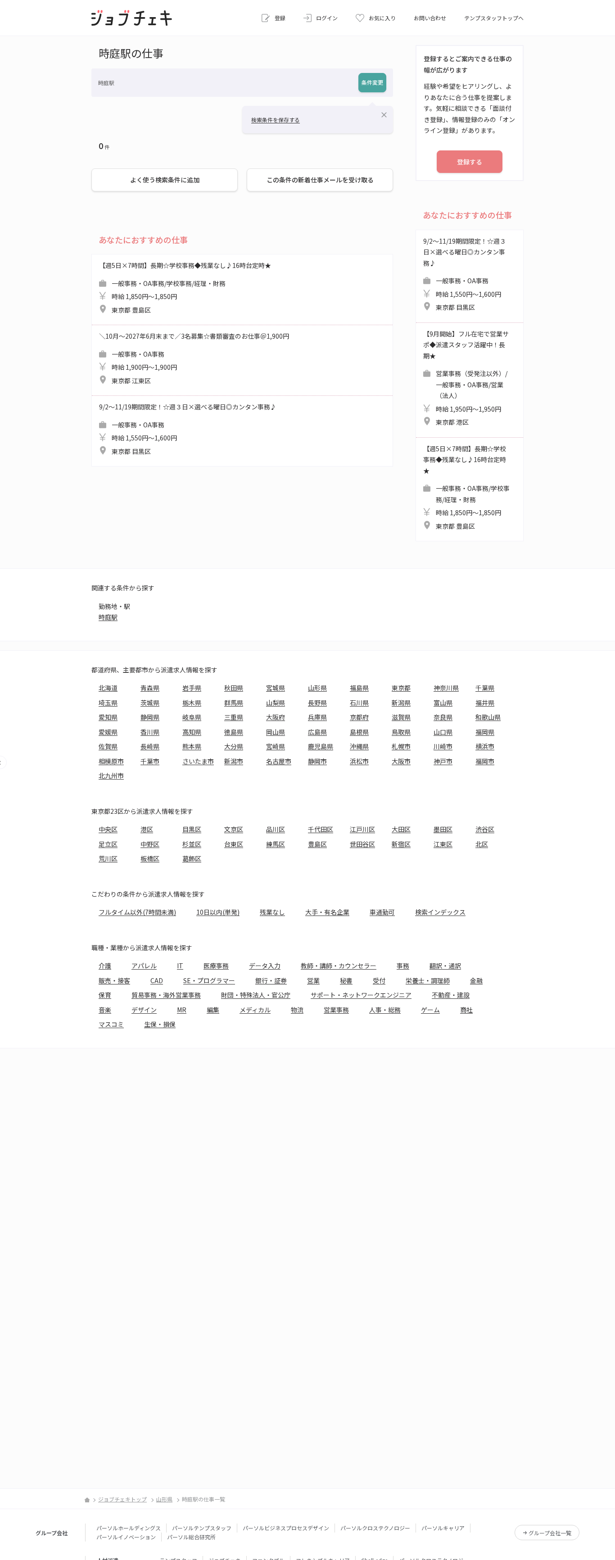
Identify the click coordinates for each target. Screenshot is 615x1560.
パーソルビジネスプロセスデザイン (286, 1528)
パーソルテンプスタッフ (201, 1528)
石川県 (359, 702)
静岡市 (317, 761)
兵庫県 (317, 716)
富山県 (443, 702)
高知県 (191, 731)
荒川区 (108, 858)
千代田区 (320, 829)
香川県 (149, 731)
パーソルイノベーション (126, 1537)
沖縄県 (359, 746)
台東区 (233, 843)
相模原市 (111, 761)
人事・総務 (385, 1009)
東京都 (401, 687)
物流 (297, 1009)
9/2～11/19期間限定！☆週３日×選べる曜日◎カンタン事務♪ (187, 429)
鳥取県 (401, 731)
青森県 (149, 687)
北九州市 (111, 775)
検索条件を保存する (275, 119)
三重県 (233, 716)
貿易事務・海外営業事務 (166, 994)
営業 (313, 980)
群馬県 (233, 702)
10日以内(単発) (218, 911)
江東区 (443, 843)
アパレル (144, 965)
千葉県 (484, 687)
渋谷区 (484, 829)
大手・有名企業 (327, 911)
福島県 (359, 687)
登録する (469, 161)
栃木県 (191, 702)
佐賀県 (108, 746)
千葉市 (149, 761)
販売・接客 (114, 980)
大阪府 (275, 716)
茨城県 (149, 702)
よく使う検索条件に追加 (164, 179)
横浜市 (484, 746)
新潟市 (233, 761)
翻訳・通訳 (445, 965)
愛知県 (108, 716)
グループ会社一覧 (550, 1533)
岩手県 (191, 687)
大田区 (401, 829)
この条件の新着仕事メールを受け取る (320, 179)
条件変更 (372, 82)
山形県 (317, 687)
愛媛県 (108, 731)
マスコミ (111, 1024)
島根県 (359, 731)
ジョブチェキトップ (122, 1499)
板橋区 (149, 858)
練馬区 (275, 843)
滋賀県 (401, 716)
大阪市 (401, 761)
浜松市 (359, 761)
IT (180, 965)
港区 (146, 829)
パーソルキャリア (443, 1528)
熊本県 (191, 746)
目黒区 (191, 829)
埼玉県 (108, 702)
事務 (403, 965)
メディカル (255, 1009)
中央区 (108, 829)
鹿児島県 (320, 746)
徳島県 (233, 731)
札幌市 (401, 746)
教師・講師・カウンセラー (338, 965)
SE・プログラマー (209, 980)
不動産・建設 (451, 994)
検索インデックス (440, 911)
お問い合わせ (430, 18)
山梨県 (275, 702)
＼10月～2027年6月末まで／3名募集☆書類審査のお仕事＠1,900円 (194, 358)
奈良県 (443, 716)
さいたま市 (198, 761)
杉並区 (191, 843)
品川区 (275, 829)
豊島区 (317, 843)
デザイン (144, 1009)
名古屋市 (278, 761)
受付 (379, 980)
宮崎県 (275, 746)
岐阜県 (191, 716)
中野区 (149, 843)
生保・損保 (160, 1024)
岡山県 (275, 731)
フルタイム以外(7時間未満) (137, 911)
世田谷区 (362, 843)
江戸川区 (362, 829)
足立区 (108, 843)
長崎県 (149, 746)
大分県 (233, 746)
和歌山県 (488, 716)
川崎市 (443, 746)
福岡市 (484, 761)
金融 (476, 980)
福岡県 (484, 731)
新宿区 (401, 843)
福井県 (484, 702)
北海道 (108, 687)
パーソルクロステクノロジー (375, 1528)
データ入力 (264, 965)
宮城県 (275, 687)
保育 (105, 994)
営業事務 (336, 1009)
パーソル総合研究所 (191, 1537)
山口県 (443, 731)
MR (181, 1009)
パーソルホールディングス (128, 1528)
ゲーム (430, 1009)
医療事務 (216, 965)
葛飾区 (191, 858)
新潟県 (401, 702)
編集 (213, 1009)
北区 (481, 843)
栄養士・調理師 (428, 980)
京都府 (359, 716)
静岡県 (149, 716)
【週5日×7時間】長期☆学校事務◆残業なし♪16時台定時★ (185, 287)
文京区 (233, 829)
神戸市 (443, 761)
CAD (156, 980)
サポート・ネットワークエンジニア (361, 994)
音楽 (105, 1009)
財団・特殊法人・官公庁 (255, 994)
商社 (466, 1009)
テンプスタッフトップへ (494, 18)
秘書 (346, 980)
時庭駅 (108, 616)
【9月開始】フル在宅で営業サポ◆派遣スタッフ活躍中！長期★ (466, 378)
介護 (105, 965)
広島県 (317, 731)
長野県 (317, 702)
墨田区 (443, 829)
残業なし (272, 911)
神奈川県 (446, 687)
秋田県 (233, 687)
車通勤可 (382, 911)
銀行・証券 (271, 980)
